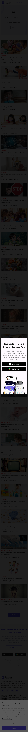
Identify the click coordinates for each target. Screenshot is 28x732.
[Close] (25, 341)
